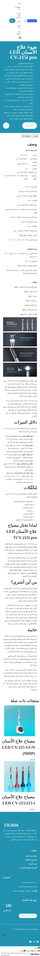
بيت (19, 3)
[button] (20, 37)
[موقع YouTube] (30, 941)
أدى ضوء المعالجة (31, 860)
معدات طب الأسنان (19, 15)
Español (32, 951)
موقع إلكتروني (13, 591)
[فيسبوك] (37, 941)
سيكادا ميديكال (30, 384)
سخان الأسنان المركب (19, 624)
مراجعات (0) (27, 136)
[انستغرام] (34, 941)
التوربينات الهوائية (31, 621)
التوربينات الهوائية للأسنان (28, 868)
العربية (36, 948)
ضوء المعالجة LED (22, 428)
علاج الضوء (33, 287)
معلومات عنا (19, 8)
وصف (36, 136)
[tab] (35, 136)
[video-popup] (6, 125)
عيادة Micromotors (12, 617)
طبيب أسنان (23, 617)
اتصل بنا (19, 26)
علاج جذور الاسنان (15, 614)
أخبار (19, 21)
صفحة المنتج (33, 611)
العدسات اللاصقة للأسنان (16, 621)
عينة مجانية (19, 33)
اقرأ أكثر (32, 760)
